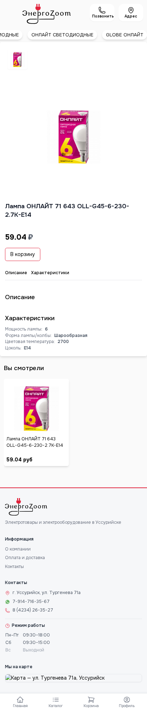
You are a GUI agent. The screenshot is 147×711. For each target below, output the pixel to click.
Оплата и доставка (25, 558)
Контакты (14, 566)
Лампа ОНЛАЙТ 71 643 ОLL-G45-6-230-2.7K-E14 (34, 442)
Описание (16, 273)
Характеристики (50, 273)
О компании (18, 549)
